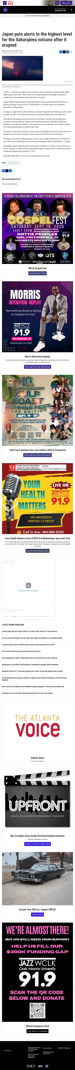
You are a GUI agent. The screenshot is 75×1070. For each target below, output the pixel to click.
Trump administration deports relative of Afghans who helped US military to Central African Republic (34, 679)
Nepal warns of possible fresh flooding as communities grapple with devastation (30, 665)
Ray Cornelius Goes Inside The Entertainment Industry (37, 835)
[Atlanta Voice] (37, 727)
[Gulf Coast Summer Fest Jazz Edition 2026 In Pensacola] (37, 410)
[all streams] (72, 10)
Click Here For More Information (37, 455)
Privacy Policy (47, 1048)
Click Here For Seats (37, 273)
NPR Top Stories (13, 163)
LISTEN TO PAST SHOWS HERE (37, 844)
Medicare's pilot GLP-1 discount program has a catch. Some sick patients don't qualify (32, 671)
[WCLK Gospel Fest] (37, 228)
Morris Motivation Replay (37, 356)
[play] (5, 10)
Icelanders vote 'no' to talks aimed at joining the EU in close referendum (27, 693)
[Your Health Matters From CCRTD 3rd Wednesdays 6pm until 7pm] (37, 498)
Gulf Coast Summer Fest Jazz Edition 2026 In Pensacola (37, 450)
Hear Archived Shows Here (37, 551)
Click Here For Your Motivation (37, 367)
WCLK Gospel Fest (38, 268)
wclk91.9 (33, 616)
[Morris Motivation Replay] (37, 316)
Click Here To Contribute (37, 1031)
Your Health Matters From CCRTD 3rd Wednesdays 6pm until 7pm (37, 538)
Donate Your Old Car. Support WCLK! (37, 909)
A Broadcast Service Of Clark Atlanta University (34, 1049)
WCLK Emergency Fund (37, 1026)
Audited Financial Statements (48, 1052)
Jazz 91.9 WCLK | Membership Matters (37, 16)
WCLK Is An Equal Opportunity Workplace (33, 1056)
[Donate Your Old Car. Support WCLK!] (37, 878)
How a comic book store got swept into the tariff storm (21, 651)
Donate (67, 3)
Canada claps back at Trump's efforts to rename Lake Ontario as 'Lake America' (29, 631)
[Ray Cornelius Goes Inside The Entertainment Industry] (37, 800)
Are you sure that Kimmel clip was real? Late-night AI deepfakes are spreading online (32, 638)
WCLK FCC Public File (64, 1048)
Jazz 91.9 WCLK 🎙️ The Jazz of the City (16, 616)
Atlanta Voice (37, 757)
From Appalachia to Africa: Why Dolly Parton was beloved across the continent (29, 658)
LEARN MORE (37, 914)
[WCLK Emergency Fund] (37, 972)
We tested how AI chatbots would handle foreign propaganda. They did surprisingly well (33, 686)
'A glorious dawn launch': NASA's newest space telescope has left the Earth (28, 645)
